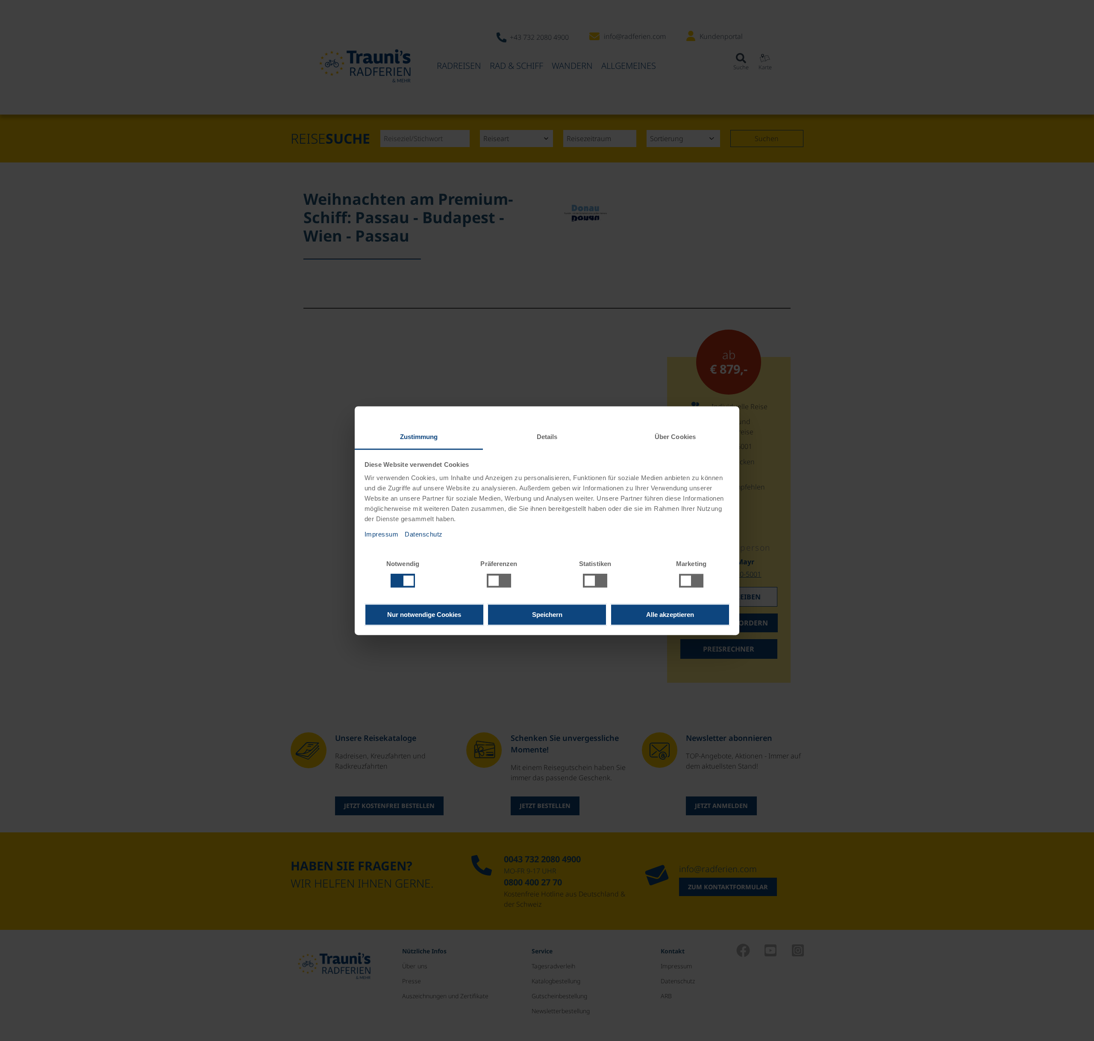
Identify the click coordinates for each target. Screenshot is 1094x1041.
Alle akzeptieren (670, 614)
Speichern (547, 614)
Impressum (382, 534)
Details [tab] (547, 436)
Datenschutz (424, 534)
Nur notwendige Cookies (424, 614)
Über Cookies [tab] (675, 436)
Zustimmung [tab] (419, 436)
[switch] (499, 580)
